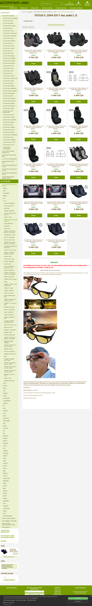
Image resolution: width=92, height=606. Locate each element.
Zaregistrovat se (78, 4)
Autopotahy (5, 13)
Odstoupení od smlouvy (76, 8)
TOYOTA (5, 476)
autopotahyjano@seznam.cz (69, 4)
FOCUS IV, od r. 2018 (9, 259)
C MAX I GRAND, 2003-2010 (9, 296)
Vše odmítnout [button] (78, 601)
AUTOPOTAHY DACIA (8, 38)
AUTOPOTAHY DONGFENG (9, 119)
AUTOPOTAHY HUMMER (9, 58)
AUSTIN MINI (6, 421)
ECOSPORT (7, 226)
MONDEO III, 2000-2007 (10, 330)
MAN (4, 471)
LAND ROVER (6, 478)
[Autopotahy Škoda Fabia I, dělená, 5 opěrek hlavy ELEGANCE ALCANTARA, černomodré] (4, 552)
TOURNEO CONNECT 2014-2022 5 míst (9, 321)
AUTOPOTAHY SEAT (8, 125)
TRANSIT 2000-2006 (9, 210)
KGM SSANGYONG (7, 516)
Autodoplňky (5, 181)
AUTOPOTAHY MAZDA (9, 86)
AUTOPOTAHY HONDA (8, 56)
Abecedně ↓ (25, 27)
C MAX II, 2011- (8, 378)
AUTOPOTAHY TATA (8, 137)
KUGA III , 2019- (8, 217)
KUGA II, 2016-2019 (9, 205)
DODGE (5, 511)
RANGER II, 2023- (8, 332)
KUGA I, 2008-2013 (8, 312)
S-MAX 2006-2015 (8, 223)
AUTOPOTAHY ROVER (8, 108)
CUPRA (5, 486)
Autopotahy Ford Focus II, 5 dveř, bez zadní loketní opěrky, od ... (33, 52)
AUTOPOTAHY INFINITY (9, 63)
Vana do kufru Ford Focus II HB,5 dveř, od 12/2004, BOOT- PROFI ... (56, 203)
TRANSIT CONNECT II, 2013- (9, 317)
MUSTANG (6, 208)
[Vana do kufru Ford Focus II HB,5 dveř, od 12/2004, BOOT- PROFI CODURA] (56, 191)
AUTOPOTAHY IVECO (8, 68)
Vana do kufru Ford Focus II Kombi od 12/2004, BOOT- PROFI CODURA (33, 203)
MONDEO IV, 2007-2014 (10, 354)
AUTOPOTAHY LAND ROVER (10, 78)
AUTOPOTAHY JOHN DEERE (10, 135)
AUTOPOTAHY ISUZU (8, 66)
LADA (4, 513)
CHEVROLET (6, 418)
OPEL (4, 408)
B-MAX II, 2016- (8, 256)
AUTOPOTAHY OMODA (9, 103)
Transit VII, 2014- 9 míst (10, 325)
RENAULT (5, 473)
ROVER (5, 496)
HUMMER (5, 451)
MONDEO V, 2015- (8, 349)
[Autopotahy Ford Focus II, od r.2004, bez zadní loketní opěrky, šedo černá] (79, 191)
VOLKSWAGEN (6, 400)
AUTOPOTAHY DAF (8, 43)
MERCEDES (6, 481)
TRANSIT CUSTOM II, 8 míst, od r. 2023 (10, 367)
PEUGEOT (5, 410)
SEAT (4, 423)
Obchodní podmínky (47, 8)
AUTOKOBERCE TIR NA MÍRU (9, 521)
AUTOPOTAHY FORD (8, 53)
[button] (31, 602)
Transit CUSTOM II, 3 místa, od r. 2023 (9, 267)
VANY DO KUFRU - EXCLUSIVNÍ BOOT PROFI (8, 524)
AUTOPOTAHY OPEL (8, 96)
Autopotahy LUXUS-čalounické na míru (8, 536)
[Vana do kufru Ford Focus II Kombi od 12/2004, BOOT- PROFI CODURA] (33, 191)
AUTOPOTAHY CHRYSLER (9, 36)
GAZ (4, 448)
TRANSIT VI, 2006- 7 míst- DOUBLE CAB (10, 285)
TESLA (4, 383)
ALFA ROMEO (6, 398)
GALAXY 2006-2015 (9, 270)
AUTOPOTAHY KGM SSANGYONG (8, 111)
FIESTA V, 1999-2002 (9, 237)
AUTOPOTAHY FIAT (8, 51)
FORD (4, 200)
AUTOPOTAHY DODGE (8, 48)
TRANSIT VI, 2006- (8, 288)
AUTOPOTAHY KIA (7, 73)
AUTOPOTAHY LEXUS (8, 81)
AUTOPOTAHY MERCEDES (9, 88)
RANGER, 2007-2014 (9, 380)
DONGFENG (6, 501)
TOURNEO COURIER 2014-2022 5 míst (10, 247)
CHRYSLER (5, 453)
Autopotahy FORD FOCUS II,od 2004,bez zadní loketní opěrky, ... (56, 90)
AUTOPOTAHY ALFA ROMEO (10, 18)
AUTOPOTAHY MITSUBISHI (10, 91)
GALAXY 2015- (7, 264)
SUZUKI (5, 385)
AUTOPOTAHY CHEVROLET (10, 33)
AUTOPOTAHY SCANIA (9, 117)
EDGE (5, 356)
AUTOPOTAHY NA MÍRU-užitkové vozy (8, 152)
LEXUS (4, 468)
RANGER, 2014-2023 (9, 307)
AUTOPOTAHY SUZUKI (9, 130)
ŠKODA (5, 426)
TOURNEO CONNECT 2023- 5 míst (9, 359)
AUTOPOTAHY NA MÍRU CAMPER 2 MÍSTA (8, 177)
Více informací (34, 598)
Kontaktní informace (61, 8)
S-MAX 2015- (7, 228)
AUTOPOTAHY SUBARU (9, 127)
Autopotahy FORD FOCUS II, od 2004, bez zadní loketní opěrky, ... (78, 90)
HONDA (5, 395)
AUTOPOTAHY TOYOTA (9, 142)
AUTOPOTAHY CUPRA (8, 46)
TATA (4, 503)
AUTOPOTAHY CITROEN (9, 26)
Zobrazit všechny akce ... (9, 556)
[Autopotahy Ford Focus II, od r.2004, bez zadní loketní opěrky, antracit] (56, 229)
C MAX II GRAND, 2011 (9, 203)
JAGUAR (5, 463)
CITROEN (5, 428)
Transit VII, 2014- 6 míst (10, 250)
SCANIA (5, 498)
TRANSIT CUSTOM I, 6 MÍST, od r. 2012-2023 (9, 338)
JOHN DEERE (6, 508)
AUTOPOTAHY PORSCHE (9, 101)
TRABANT (5, 506)
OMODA (5, 441)
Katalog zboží (24, 8)
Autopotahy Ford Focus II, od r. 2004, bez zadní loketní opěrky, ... (33, 90)
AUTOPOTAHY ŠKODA (8, 132)
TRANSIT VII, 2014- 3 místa (9, 375)
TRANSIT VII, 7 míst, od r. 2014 (10, 304)
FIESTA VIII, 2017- (8, 327)
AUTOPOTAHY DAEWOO (9, 41)
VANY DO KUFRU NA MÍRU (8, 518)
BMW (4, 488)
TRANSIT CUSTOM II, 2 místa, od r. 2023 (10, 300)
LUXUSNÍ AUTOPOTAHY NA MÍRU (9, 155)
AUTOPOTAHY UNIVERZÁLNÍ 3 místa (9, 173)
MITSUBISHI (6, 193)
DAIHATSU (5, 436)
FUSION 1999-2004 (8, 290)
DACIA (4, 388)
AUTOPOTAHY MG (7, 28)
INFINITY (5, 456)
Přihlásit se (78, 3)
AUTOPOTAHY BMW (8, 23)
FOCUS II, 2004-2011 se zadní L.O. (10, 214)
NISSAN (5, 493)
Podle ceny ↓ (31, 27)
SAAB (4, 415)
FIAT (4, 390)
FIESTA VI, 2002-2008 (9, 335)
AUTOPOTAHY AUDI (8, 21)
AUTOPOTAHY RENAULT (9, 106)
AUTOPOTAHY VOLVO (8, 145)
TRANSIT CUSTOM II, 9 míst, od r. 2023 (10, 371)
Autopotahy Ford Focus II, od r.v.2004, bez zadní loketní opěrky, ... (78, 165)
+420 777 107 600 (69, 3)
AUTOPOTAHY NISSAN (9, 93)
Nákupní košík (34, 8)
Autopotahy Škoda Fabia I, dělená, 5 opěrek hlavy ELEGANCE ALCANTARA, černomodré (14, 550)
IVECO (4, 461)
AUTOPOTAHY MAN (8, 83)
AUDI (4, 413)
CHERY (4, 483)
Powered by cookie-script (7, 604)
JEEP (4, 190)
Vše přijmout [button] (78, 598)
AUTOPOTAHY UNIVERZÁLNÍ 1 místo (9, 166)
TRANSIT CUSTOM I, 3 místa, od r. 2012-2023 (9, 273)
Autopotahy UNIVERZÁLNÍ (5, 531)
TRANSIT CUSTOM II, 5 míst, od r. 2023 (10, 345)
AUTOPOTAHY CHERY (8, 114)
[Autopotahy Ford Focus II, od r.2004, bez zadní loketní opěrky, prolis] (56, 39)
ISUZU (4, 458)
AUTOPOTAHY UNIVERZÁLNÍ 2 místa (9, 169)
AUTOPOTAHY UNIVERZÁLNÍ (9, 159)
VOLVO (5, 446)
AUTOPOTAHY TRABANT (9, 140)
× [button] (90, 596)
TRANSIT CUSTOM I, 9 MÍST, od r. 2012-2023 (9, 243)
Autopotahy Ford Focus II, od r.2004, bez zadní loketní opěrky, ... (56, 52)
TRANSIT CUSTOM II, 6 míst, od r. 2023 (10, 363)
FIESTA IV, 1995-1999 (9, 309)
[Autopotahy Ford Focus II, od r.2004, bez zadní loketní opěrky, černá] (33, 229)
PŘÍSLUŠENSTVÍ (6, 527)
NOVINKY (3, 541)
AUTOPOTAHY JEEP (8, 71)
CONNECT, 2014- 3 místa (10, 279)
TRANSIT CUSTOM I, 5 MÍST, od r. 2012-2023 (9, 231)
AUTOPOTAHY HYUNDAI (9, 61)
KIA (4, 431)
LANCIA (5, 466)
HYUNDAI (5, 393)
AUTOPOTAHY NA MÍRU (8, 16)
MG (4, 405)
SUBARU (5, 491)
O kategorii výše (27, 21)
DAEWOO (5, 403)
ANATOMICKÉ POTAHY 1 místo (8, 162)
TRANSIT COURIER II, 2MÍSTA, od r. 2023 (9, 253)
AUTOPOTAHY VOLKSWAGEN (6, 148)
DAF (4, 433)
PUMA (5, 281)
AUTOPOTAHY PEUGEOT (9, 98)
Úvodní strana (13, 8)
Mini (4, 198)
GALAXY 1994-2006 (9, 261)
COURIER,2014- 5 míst (9, 235)
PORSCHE (5, 443)
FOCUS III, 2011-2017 (9, 240)
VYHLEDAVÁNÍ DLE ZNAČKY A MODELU (9, 185)
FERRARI (5, 438)
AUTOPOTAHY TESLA (8, 31)
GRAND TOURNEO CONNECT (8, 342)
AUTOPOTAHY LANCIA (9, 76)
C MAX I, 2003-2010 (9, 314)
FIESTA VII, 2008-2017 (9, 351)
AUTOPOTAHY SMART (8, 122)
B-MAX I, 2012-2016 (9, 276)
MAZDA (5, 188)
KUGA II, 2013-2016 (9, 293)
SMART (5, 195)
